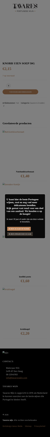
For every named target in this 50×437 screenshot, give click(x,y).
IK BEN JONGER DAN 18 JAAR (20, 234)
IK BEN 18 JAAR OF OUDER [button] (19, 229)
